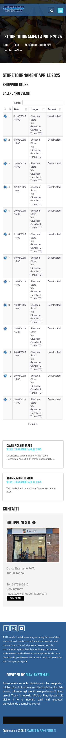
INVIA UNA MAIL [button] (15, 598)
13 (9, 399)
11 (9, 352)
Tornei (16, 45)
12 (9, 375)
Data (16, 109)
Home (5, 45)
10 (9, 328)
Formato (52, 109)
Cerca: (17, 102)
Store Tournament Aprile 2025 (38, 45)
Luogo (34, 109)
